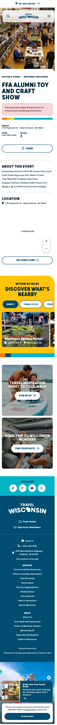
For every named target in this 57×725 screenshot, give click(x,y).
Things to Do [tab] (31, 301)
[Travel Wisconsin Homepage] (28, 16)
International (27, 592)
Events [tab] (10, 301)
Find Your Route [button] (25, 444)
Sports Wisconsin (27, 601)
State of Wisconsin (27, 635)
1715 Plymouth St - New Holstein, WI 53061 (22, 125)
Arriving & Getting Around (27, 617)
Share (29, 145)
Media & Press (27, 587)
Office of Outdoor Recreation (27, 569)
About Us (27, 613)
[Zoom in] (46, 238)
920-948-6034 (9, 132)
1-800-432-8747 (29, 542)
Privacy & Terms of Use (27, 644)
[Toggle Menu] (47, 16)
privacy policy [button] (30, 710)
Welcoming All (27, 626)
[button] (27, 4)
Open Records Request (27, 630)
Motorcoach (27, 578)
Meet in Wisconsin (27, 596)
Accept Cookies (27, 716)
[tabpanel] (27, 326)
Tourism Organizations (27, 583)
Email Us (29, 536)
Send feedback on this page (27, 555)
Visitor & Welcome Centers (27, 622)
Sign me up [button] (25, 391)
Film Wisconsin (27, 574)
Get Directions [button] (25, 257)
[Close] (49, 678)
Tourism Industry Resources (27, 565)
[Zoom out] (46, 246)
